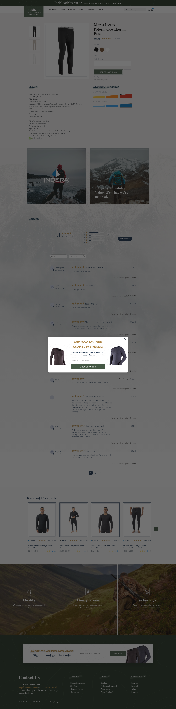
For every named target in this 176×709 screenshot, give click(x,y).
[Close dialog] (125, 339)
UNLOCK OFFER (88, 367)
